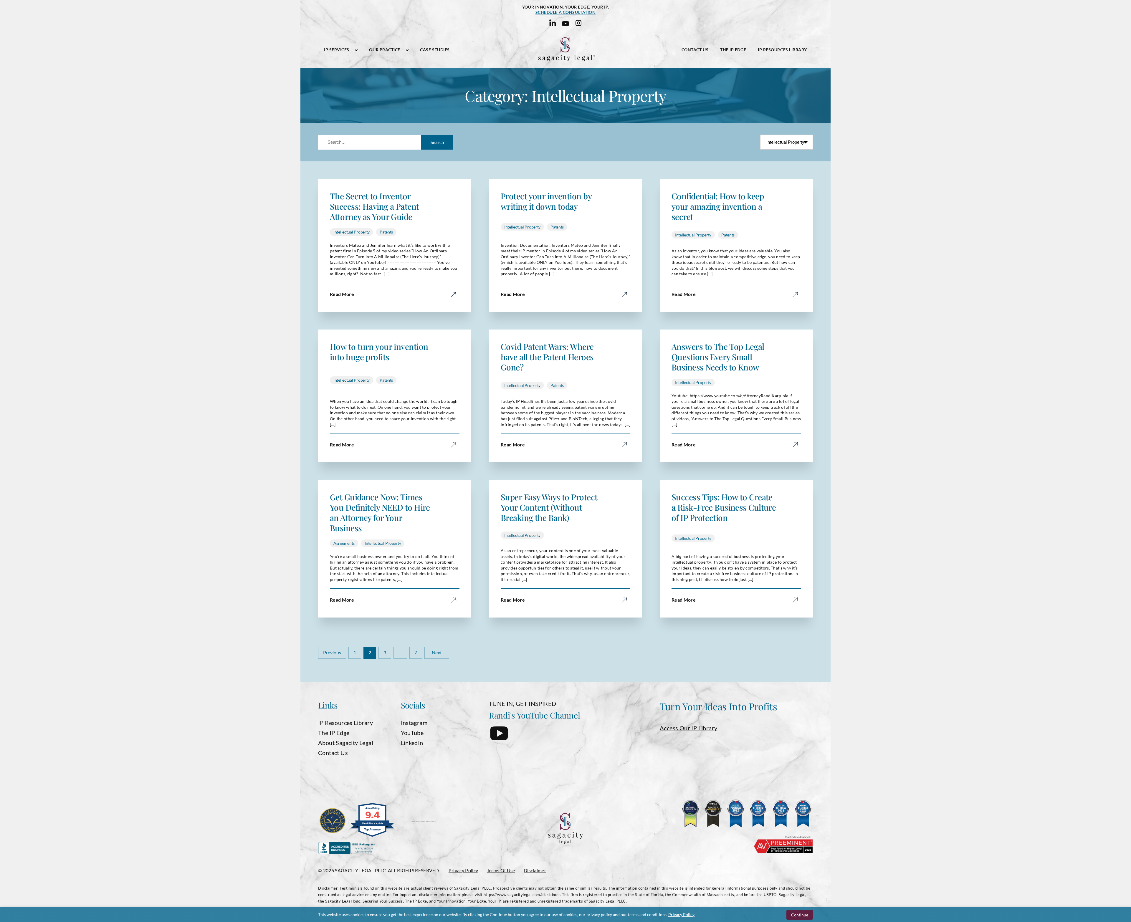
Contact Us (695, 49)
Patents (386, 231)
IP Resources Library (782, 49)
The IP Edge (733, 49)
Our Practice (384, 49)
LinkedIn (412, 742)
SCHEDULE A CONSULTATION (565, 12)
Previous (332, 652)
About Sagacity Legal (345, 742)
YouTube (412, 732)
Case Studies (435, 49)
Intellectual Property (351, 231)
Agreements (344, 543)
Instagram (414, 722)
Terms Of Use (501, 870)
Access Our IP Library (688, 727)
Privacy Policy (463, 870)
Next (437, 652)
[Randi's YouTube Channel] (499, 737)
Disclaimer (535, 870)
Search (437, 142)
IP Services (336, 49)
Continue (799, 914)
